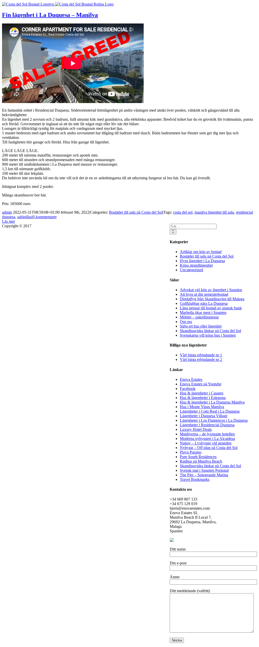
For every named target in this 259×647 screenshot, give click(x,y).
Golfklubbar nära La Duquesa (204, 303)
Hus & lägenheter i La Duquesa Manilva (212, 402)
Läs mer (8, 221)
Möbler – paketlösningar (199, 317)
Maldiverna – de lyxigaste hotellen (207, 434)
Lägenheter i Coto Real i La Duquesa (210, 411)
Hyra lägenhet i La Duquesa (202, 261)
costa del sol (182, 212)
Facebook (188, 388)
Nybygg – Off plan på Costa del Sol (209, 447)
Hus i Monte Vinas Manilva (202, 407)
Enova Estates (191, 379)
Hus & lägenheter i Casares (201, 393)
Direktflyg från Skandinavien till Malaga (212, 299)
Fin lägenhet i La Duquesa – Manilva (50, 15)
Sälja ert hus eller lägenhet (201, 326)
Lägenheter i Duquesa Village (203, 416)
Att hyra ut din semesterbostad (204, 294)
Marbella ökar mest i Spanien (203, 312)
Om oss (186, 321)
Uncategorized (191, 270)
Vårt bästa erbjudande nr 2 (201, 359)
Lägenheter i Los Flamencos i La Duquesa (214, 420)
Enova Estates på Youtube (200, 384)
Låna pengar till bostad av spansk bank (211, 308)
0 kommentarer (45, 217)
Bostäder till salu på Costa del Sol (136, 212)
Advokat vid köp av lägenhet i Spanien (211, 290)
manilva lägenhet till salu (214, 212)
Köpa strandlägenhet (196, 265)
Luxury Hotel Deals (196, 429)
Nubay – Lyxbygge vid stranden (205, 443)
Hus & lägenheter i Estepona (203, 397)
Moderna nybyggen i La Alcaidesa (207, 438)
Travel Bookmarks (194, 479)
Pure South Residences (198, 457)
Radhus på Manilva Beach (201, 461)
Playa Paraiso (190, 452)
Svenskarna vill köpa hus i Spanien (208, 335)
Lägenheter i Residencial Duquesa (207, 425)
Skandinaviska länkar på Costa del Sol (210, 331)
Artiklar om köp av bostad (201, 252)
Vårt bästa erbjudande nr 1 (201, 355)
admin (7, 212)
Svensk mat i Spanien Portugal (204, 470)
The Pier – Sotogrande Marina (204, 475)
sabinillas (24, 217)
